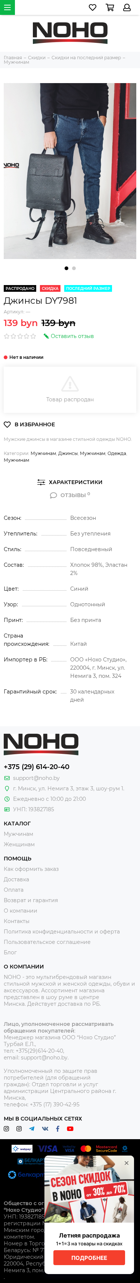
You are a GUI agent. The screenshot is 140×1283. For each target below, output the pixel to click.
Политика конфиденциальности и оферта (62, 931)
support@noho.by (36, 778)
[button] (66, 268)
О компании (20, 910)
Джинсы (68, 453)
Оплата (14, 890)
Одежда (117, 453)
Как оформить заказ (31, 869)
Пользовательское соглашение (47, 942)
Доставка (16, 879)
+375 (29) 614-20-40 (36, 767)
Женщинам (19, 844)
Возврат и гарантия (31, 900)
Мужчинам (43, 453)
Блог (10, 952)
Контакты (16, 921)
